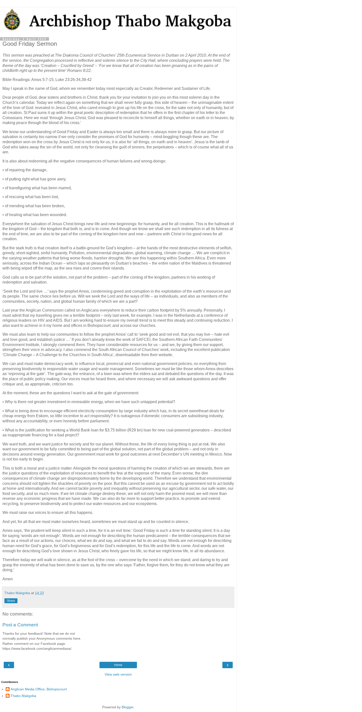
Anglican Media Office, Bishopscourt (39, 689)
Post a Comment (20, 624)
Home (118, 665)
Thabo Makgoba (23, 696)
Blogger (127, 707)
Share (11, 600)
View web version (118, 674)
